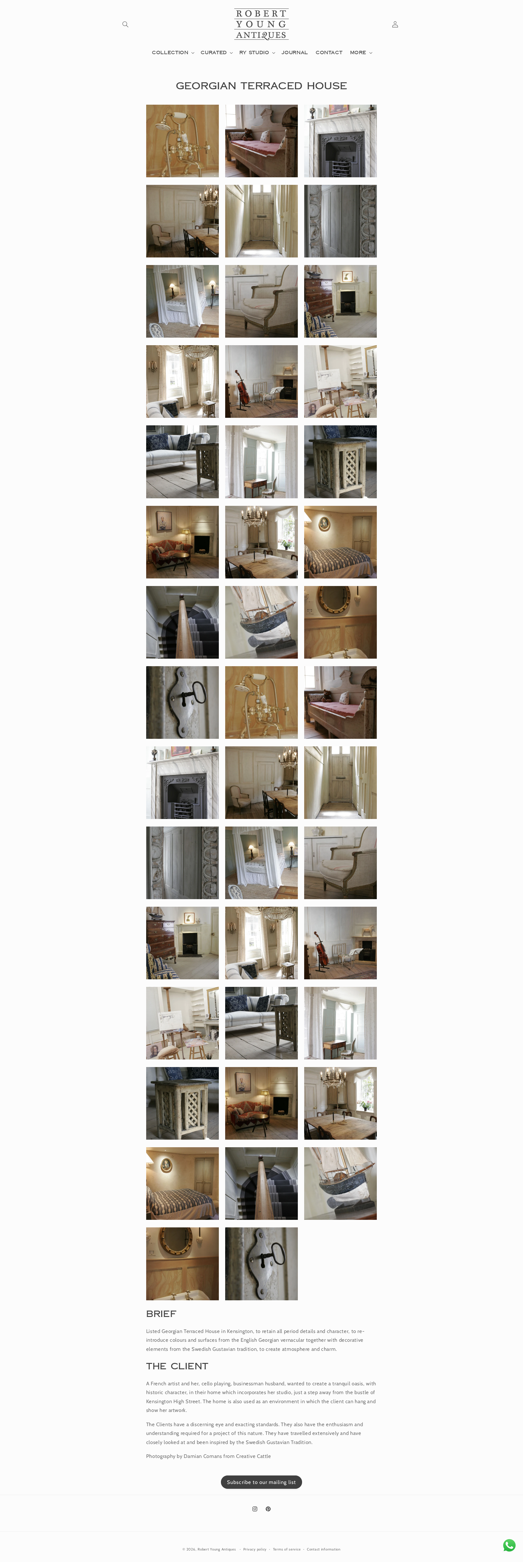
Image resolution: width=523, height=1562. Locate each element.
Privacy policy (255, 1549)
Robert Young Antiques (217, 1549)
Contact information (323, 1549)
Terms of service (287, 1549)
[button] (126, 24)
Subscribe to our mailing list (261, 1482)
